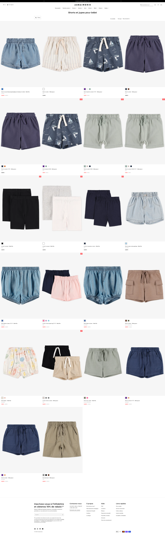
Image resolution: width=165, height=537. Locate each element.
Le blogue (88, 515)
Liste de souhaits (119, 513)
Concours (103, 518)
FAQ (102, 506)
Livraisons (103, 508)
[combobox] (147, 4)
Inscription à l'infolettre (121, 515)
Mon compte (118, 506)
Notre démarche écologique (92, 508)
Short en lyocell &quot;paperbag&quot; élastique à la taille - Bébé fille (15, 92)
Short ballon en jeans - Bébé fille (90, 323)
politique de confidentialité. (46, 520)
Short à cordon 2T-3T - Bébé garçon (8, 169)
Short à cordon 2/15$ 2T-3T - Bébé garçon (133, 169)
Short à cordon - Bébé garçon (49, 92)
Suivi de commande (120, 508)
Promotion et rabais (105, 515)
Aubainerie (40, 531)
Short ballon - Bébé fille (6, 400)
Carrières (88, 513)
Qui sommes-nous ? (90, 506)
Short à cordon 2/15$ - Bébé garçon (91, 169)
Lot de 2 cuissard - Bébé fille (7, 246)
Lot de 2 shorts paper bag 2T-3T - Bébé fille (51, 323)
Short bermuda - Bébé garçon (49, 477)
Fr (3, 4)
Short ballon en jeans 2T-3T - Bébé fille (9, 323)
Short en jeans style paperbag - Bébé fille (133, 246)
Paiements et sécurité (105, 513)
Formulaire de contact (75, 510)
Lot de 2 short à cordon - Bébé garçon (50, 400)
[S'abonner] (62, 514)
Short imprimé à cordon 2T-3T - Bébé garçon (93, 92)
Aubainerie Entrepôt (90, 511)
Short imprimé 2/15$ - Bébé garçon (50, 169)
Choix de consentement (106, 520)
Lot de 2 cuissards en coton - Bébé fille (92, 246)
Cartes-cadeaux (119, 511)
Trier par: (120, 18)
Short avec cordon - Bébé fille (90, 400)
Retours (102, 511)
